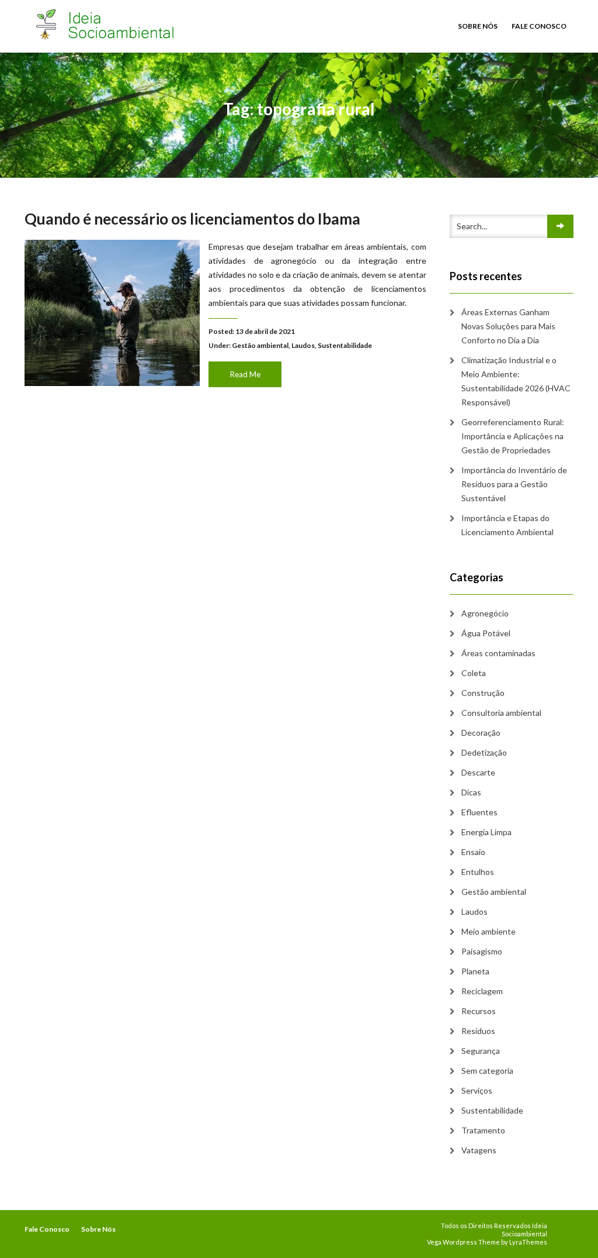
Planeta (475, 971)
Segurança (480, 1051)
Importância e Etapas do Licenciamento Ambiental (507, 525)
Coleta (473, 673)
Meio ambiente (488, 931)
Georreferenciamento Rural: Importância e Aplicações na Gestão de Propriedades (512, 436)
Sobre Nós (478, 26)
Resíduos (478, 1031)
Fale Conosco (539, 26)
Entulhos (477, 872)
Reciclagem (482, 991)
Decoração (480, 732)
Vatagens (478, 1150)
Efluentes (479, 812)
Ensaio (473, 852)
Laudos (303, 345)
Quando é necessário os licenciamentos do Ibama (192, 218)
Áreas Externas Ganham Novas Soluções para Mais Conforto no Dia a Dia (508, 326)
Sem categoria (487, 1071)
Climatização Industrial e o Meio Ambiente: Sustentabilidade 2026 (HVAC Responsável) (516, 381)
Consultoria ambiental (501, 713)
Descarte (478, 772)
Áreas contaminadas (498, 653)
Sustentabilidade (345, 345)
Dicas (471, 792)
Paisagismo (481, 951)
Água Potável (485, 633)
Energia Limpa (486, 832)
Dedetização (484, 752)
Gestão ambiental (260, 345)
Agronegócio (485, 613)
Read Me (245, 374)
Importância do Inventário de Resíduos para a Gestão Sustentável (514, 484)
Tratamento (483, 1130)
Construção (483, 693)
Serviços (476, 1090)
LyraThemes (528, 1242)
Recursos (478, 1011)
